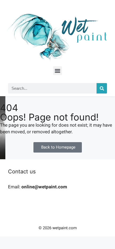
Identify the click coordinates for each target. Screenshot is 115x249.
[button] (57, 70)
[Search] (102, 88)
